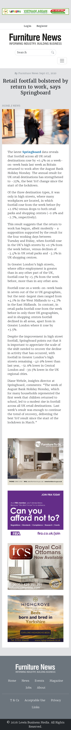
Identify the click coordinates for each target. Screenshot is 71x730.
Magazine (56, 680)
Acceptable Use (35, 700)
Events (39, 680)
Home (6, 105)
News (16, 105)
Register (42, 26)
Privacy (56, 700)
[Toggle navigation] (62, 60)
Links (35, 707)
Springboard (31, 152)
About (41, 687)
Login (27, 26)
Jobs (29, 687)
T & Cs (14, 700)
